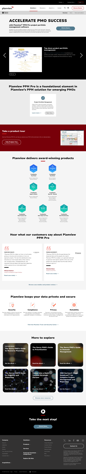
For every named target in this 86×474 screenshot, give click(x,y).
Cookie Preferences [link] (23, 471)
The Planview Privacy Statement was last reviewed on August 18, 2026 (72, 464)
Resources (42, 8)
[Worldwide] (68, 8)
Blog (45, 453)
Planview (8, 8)
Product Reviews (47, 447)
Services (26, 448)
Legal (11, 471)
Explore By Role (28, 458)
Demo (71, 12)
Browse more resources (43, 398)
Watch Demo (67, 28)
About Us (51, 8)
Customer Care (70, 2)
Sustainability (5, 453)
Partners (60, 2)
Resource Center (47, 449)
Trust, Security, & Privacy (7, 451)
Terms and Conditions (79, 12)
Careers (3, 447)
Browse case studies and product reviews (42, 284)
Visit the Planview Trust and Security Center (42, 324)
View (13, 74)
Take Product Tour (12, 143)
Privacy (15, 471)
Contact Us (73, 446)
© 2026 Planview (5, 471)
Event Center (47, 451)
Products (26, 444)
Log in (80, 2)
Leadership (4, 445)
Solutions (33, 8)
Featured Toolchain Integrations (29, 453)
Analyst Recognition (48, 443)
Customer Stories (48, 445)
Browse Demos (78, 8)
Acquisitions (6, 462)
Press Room (47, 455)
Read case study (10, 275)
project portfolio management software (55, 53)
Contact (59, 8)
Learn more (36, 113)
